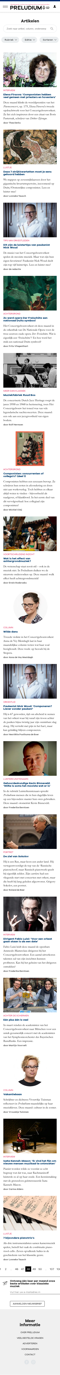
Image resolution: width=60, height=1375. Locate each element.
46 (16, 1269)
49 (34, 1269)
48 (28, 1269)
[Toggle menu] (5, 6)
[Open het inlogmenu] (54, 6)
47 (22, 1269)
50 (40, 1269)
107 (52, 1269)
